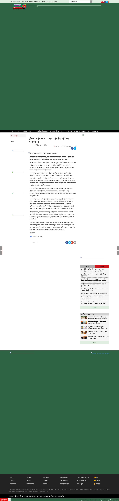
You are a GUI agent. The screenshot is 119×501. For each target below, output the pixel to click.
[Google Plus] (108, 1)
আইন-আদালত (64, 477)
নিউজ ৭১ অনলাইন (41, 145)
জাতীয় (16, 136)
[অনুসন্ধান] (91, 1)
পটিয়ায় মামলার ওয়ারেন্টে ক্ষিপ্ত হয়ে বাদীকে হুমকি (94, 294)
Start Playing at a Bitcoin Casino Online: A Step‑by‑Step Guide (94, 289)
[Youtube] (103, 1)
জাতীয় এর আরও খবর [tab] (87, 314)
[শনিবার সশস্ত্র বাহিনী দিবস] (118, 250)
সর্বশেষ (95, 308)
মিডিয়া (45, 484)
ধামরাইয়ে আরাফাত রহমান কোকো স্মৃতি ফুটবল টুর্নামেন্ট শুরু (93, 275)
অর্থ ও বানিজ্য (64, 480)
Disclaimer (95, 131)
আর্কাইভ (97, 484)
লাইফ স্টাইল (30, 484)
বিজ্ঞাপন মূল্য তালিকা (83, 477)
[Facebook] (105, 1)
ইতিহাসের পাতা (64, 484)
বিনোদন (29, 480)
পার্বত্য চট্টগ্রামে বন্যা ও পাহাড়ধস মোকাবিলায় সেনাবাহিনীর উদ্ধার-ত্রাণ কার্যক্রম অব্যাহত (97, 318)
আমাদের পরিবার (55, 131)
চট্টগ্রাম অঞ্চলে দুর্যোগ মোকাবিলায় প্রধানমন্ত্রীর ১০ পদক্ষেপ (97, 322)
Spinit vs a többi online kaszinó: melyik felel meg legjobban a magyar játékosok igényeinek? (93, 302)
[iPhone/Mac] (102, 1)
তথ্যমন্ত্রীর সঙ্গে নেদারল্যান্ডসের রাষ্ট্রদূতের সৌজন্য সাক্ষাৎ (98, 337)
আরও (94, 342)
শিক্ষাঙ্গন (45, 480)
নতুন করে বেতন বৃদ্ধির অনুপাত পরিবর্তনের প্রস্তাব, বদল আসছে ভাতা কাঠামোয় (97, 327)
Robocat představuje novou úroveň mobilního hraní (92, 298)
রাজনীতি (12, 480)
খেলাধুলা (45, 131)
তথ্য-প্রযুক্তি (80, 484)
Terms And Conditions (72, 131)
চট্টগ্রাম (25, 131)
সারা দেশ (31, 131)
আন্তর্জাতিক (39, 131)
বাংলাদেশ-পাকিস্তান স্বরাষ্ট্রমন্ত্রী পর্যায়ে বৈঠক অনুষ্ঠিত (97, 332)
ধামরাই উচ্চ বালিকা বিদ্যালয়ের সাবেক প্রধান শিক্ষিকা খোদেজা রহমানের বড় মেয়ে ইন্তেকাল (93, 270)
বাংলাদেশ (18, 131)
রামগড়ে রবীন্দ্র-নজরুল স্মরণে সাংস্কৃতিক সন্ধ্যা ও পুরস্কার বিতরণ (93, 285)
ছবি (97, 477)
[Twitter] (107, 1)
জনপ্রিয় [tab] (102, 266)
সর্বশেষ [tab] (87, 266)
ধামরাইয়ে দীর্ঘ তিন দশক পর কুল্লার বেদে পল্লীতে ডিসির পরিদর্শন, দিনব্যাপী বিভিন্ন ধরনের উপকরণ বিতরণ (93, 280)
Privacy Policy (86, 131)
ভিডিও (98, 480)
